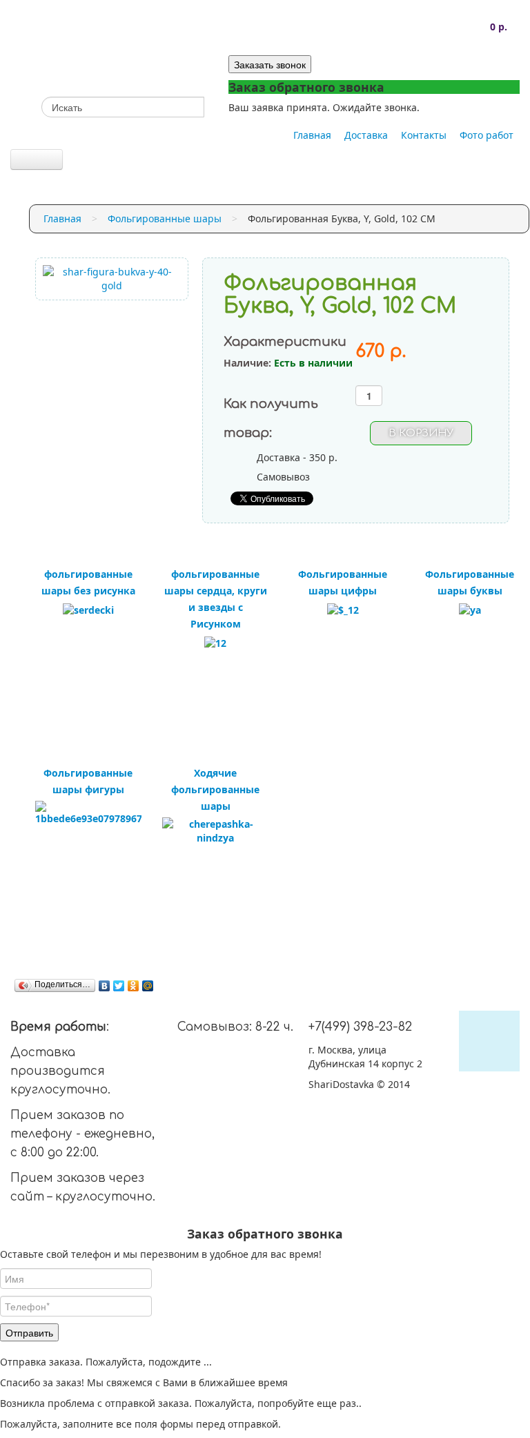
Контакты (423, 135)
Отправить (29, 1332)
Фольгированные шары (165, 218)
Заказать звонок (270, 64)
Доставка (366, 135)
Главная (312, 135)
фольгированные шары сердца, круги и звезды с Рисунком (215, 598)
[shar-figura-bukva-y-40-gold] (112, 277)
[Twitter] (119, 986)
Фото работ (486, 135)
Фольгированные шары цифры (342, 582)
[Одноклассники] (133, 986)
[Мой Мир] (148, 986)
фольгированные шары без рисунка (88, 582)
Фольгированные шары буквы (469, 582)
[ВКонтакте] (104, 986)
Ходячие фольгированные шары (215, 789)
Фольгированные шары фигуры (87, 781)
